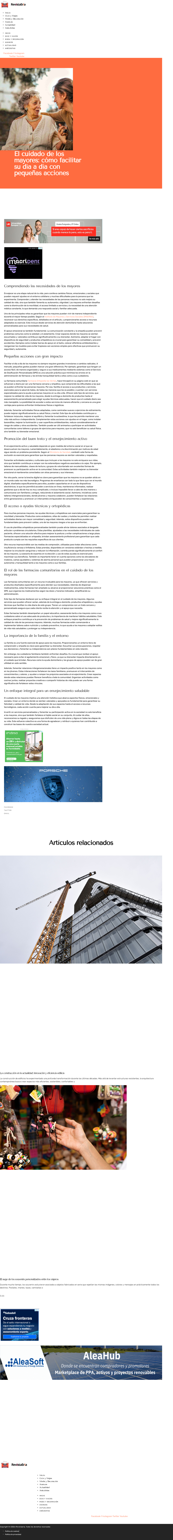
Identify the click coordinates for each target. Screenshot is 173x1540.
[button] (53, 807)
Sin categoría (23, 144)
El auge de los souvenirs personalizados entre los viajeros (29, 1279)
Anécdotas (10, 28)
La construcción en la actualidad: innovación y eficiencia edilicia (32, 1073)
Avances (9, 22)
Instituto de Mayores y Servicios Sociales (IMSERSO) (69, 316)
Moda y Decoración (14, 19)
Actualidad (10, 25)
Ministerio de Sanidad (60, 452)
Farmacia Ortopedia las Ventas (42, 381)
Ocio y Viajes (11, 16)
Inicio (7, 13)
